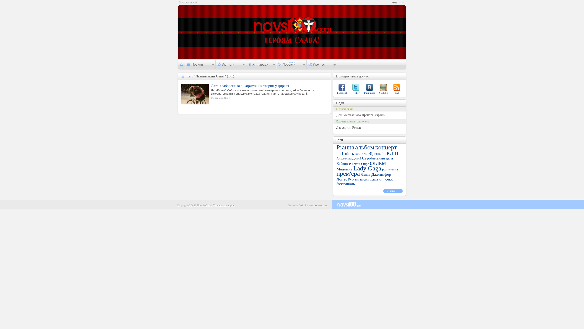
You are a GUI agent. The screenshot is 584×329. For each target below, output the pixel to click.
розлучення (390, 169)
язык (402, 2)
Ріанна (345, 147)
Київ (374, 179)
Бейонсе (343, 163)
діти (389, 158)
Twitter (356, 92)
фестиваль (345, 183)
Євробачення (373, 158)
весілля (361, 153)
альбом (364, 147)
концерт (386, 147)
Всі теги (390, 191)
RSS (397, 92)
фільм (378, 162)
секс (389, 179)
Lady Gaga (367, 168)
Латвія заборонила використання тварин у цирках (250, 86)
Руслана (353, 179)
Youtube (383, 92)
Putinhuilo (369, 92)
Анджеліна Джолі (348, 158)
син (381, 179)
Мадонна (344, 169)
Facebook (342, 92)
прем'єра (348, 173)
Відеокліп (377, 153)
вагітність (345, 153)
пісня (364, 179)
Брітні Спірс (360, 164)
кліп (392, 152)
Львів (365, 174)
